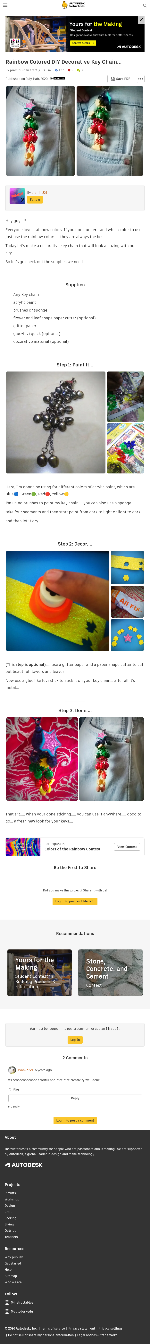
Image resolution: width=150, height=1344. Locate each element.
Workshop (12, 1199)
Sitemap (11, 1276)
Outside (10, 1230)
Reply (75, 1098)
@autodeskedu (22, 1311)
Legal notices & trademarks (97, 1335)
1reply (15, 1107)
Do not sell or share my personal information (41, 1335)
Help (8, 1269)
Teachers (11, 1237)
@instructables (22, 1302)
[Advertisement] (75, 34)
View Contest (127, 847)
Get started (13, 1263)
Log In (75, 1040)
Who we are (13, 1282)
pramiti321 (17, 70)
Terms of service (53, 1328)
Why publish (14, 1257)
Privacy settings (110, 1328)
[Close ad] (141, 20)
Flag (16, 1089)
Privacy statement (81, 1328)
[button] (5, 5)
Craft (33, 70)
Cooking (11, 1218)
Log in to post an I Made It (75, 901)
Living (9, 1224)
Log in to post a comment (75, 1120)
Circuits (10, 1193)
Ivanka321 (25, 1070)
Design (10, 1205)
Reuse (46, 70)
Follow (35, 199)
